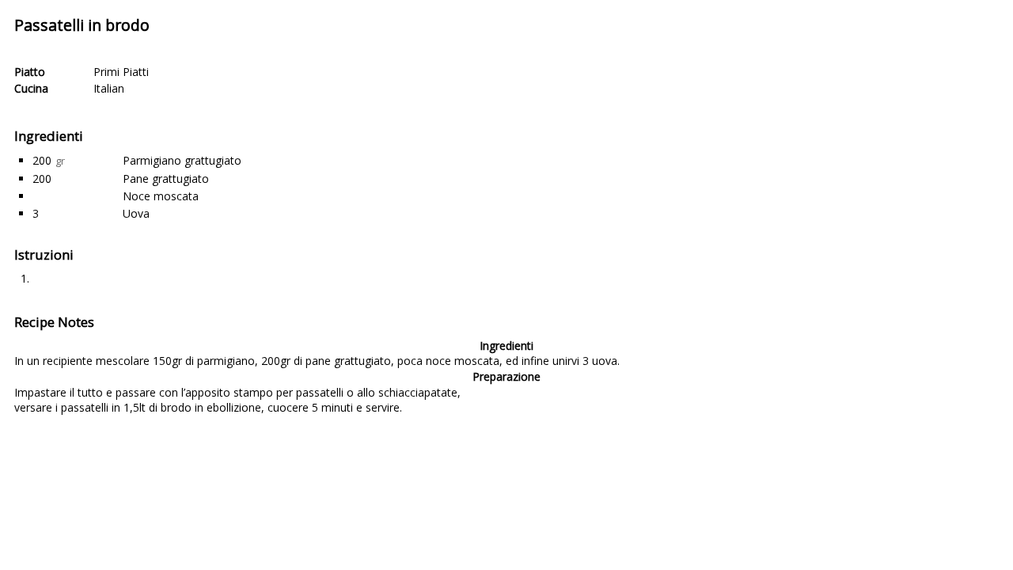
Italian (108, 88)
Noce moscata (161, 195)
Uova (136, 213)
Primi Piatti (121, 71)
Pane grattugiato (166, 178)
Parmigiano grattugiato (182, 160)
